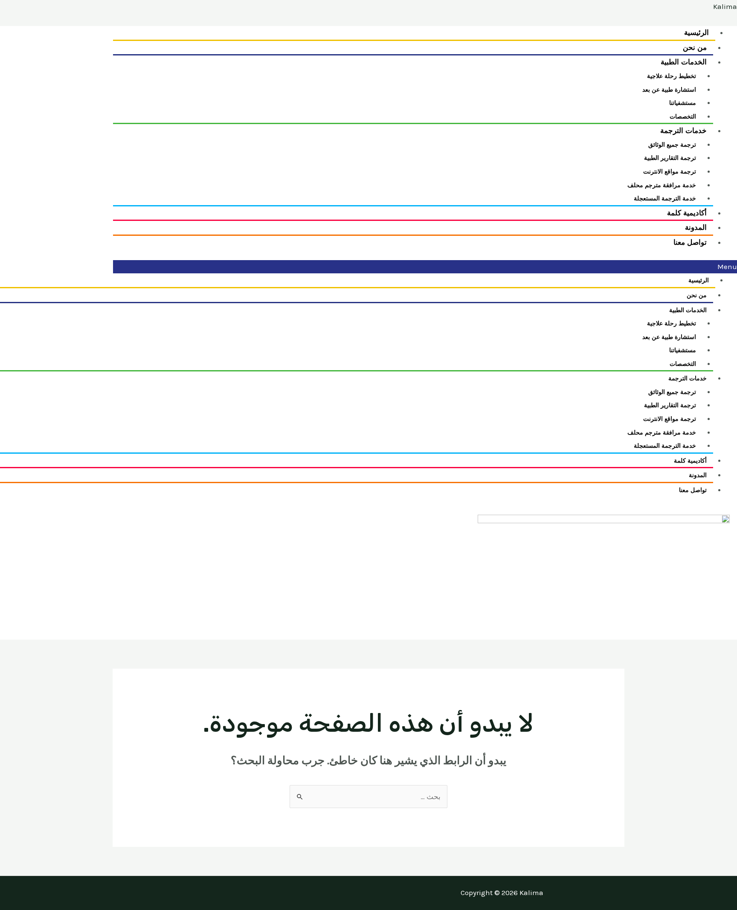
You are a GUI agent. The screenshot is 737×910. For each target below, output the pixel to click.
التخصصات (683, 364)
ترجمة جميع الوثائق (672, 145)
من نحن (697, 295)
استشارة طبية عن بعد (669, 90)
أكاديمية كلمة (690, 461)
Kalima (725, 6)
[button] (425, 267)
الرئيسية (698, 280)
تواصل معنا (690, 242)
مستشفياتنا (682, 103)
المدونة (698, 475)
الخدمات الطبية (684, 62)
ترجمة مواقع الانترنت (669, 171)
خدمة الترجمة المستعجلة (665, 446)
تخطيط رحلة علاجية (671, 76)
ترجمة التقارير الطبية (670, 158)
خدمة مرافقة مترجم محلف (661, 185)
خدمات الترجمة (683, 131)
